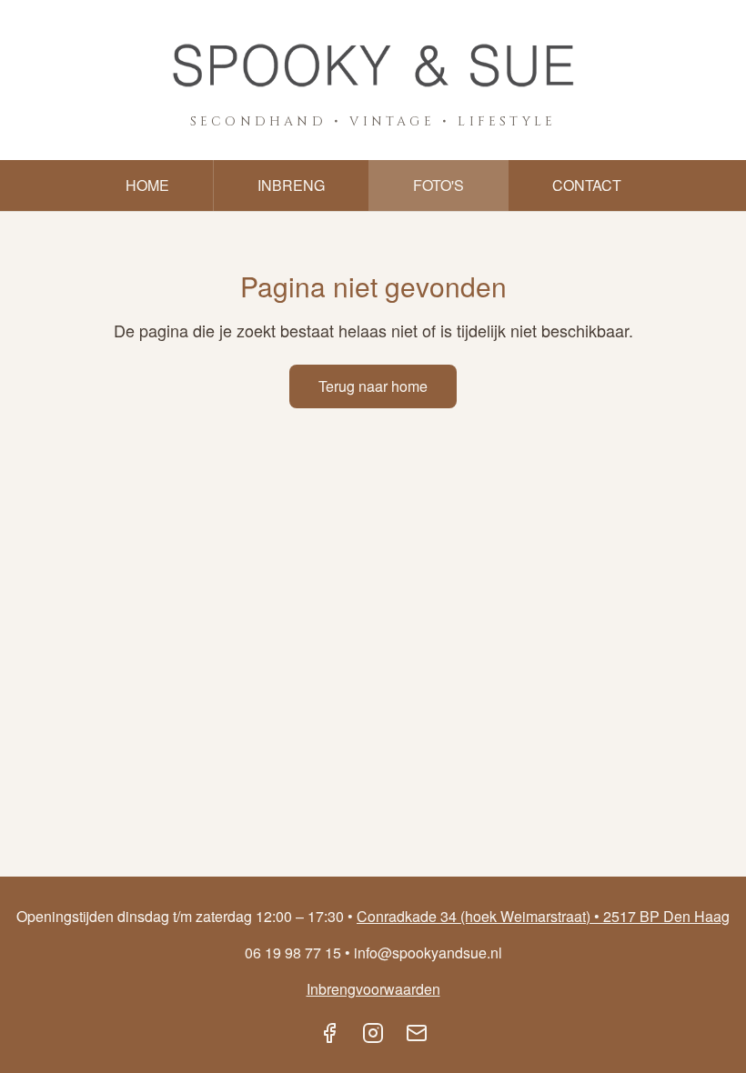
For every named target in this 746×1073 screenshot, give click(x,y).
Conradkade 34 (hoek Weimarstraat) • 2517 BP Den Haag (543, 916)
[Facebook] (329, 1033)
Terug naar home (373, 386)
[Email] (417, 1033)
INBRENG (291, 185)
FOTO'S (438, 185)
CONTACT (586, 185)
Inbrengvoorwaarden (373, 988)
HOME (147, 185)
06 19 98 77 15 (293, 952)
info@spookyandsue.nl (428, 952)
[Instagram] (373, 1033)
